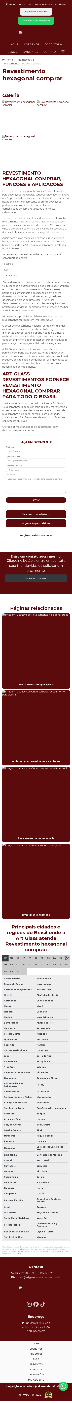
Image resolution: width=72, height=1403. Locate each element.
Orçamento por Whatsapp (36, 20)
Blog (11, 51)
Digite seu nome (13, 447)
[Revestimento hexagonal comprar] (18, 116)
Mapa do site (36, 1380)
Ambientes (30, 51)
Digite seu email (13, 456)
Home (14, 44)
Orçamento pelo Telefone (36, 523)
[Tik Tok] (42, 1304)
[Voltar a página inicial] (36, 32)
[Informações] (63, 52)
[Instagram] (29, 1304)
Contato (50, 51)
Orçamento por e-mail (36, 11)
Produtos (52, 44)
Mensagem (10, 475)
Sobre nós (31, 44)
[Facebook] (36, 1304)
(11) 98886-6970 (44, 1273)
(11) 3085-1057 (22, 1273)
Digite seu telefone (14, 465)
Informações (24, 59)
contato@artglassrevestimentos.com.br (37, 1277)
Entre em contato (36, 578)
